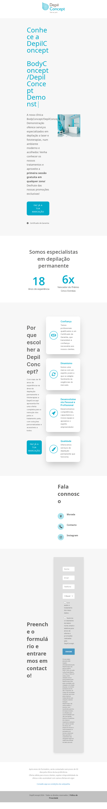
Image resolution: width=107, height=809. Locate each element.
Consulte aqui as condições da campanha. (53, 757)
